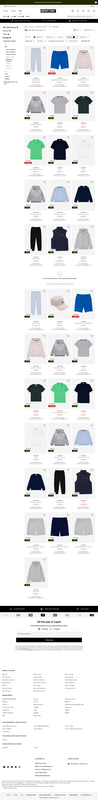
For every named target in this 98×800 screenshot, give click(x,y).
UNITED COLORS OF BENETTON (74, 704)
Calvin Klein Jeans (70, 699)
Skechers (4, 702)
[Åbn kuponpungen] (72, 11)
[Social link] (4, 767)
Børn (20, 11)
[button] (77, 30)
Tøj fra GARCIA (6, 729)
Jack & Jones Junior (8, 707)
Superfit (4, 704)
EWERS (67, 710)
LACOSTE (56, 26)
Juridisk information (60, 795)
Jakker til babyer (70, 682)
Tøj (50, 26)
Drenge (31, 26)
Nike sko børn (37, 674)
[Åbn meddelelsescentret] (83, 11)
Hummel (36, 699)
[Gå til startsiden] (13, 760)
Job (22, 795)
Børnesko (5, 674)
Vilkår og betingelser (45, 795)
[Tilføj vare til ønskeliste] (44, 48)
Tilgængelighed (73, 795)
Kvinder (5, 11)
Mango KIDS (37, 715)
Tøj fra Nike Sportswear (9, 726)
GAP (3, 715)
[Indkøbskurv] (94, 11)
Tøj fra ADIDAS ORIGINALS (41, 726)
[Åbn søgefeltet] (68, 16)
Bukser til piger (69, 674)
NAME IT (67, 702)
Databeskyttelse (31, 795)
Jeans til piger (38, 677)
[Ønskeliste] (88, 11)
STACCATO (5, 710)
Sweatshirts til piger (8, 680)
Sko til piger (37, 685)
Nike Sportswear (38, 704)
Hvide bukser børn (70, 688)
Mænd (13, 11)
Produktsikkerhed (86, 795)
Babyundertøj (6, 682)
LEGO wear (68, 707)
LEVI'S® (36, 702)
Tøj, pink (4, 739)
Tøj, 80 (36, 747)
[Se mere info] (36, 87)
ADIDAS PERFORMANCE (9, 699)
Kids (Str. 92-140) (41, 26)
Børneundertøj (69, 677)
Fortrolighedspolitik (24, 648)
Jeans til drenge (7, 688)
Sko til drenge (6, 691)
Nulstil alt (86, 41)
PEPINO (67, 713)
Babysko (4, 685)
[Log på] (78, 11)
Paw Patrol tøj (6, 677)
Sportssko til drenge (40, 688)
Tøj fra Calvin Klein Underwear (73, 729)
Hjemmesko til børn (39, 691)
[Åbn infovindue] (96, 2)
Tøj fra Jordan (69, 726)
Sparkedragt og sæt (71, 680)
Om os (9, 795)
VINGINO (36, 713)
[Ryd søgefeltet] (94, 16)
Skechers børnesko (39, 680)
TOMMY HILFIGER (7, 713)
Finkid (35, 710)
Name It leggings (70, 685)
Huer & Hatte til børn (40, 682)
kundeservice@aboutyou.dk (31, 649)
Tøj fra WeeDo (38, 729)
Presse (16, 795)
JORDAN (36, 707)
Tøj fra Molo (5, 731)
